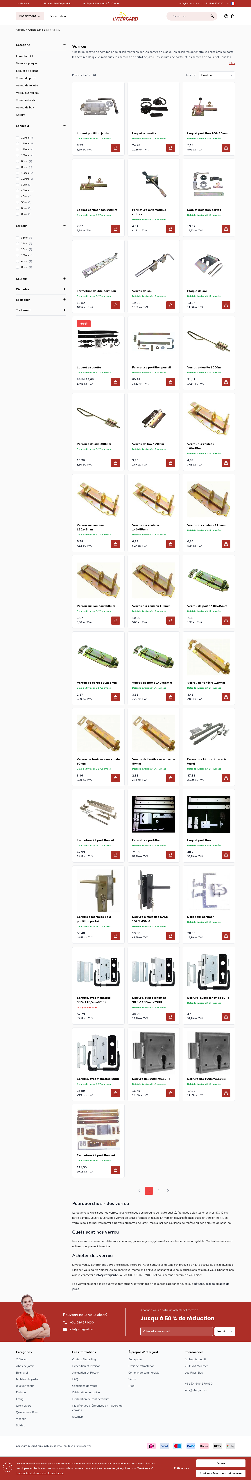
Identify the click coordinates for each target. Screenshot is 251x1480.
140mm (37, 149)
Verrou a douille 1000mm (205, 368)
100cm (37, 179)
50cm (36, 202)
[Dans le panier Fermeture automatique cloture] (170, 229)
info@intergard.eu (190, 3)
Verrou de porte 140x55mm (152, 683)
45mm (37, 261)
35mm (37, 237)
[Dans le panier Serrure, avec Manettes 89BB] (115, 1093)
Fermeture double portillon (96, 291)
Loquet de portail (27, 71)
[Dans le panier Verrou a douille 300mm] (115, 463)
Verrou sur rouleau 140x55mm (145, 527)
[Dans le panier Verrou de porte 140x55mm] (170, 697)
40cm (36, 196)
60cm (36, 208)
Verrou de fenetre (27, 85)
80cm (36, 214)
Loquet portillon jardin (93, 133)
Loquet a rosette (144, 133)
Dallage (21, 1392)
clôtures (199, 1284)
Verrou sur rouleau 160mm (96, 606)
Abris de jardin (25, 1366)
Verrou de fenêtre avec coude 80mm (153, 761)
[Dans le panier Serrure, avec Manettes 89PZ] (226, 1017)
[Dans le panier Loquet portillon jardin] (115, 148)
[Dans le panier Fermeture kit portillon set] (115, 1170)
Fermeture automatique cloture (149, 212)
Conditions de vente (85, 1386)
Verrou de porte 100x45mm (207, 606)
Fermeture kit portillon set (96, 1155)
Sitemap (77, 1417)
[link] (139, 1191)
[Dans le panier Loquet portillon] (226, 855)
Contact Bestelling (84, 1359)
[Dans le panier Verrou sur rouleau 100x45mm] (226, 463)
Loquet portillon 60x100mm (97, 210)
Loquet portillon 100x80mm (207, 133)
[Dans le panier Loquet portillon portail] (226, 229)
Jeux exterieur (25, 1386)
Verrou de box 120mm (148, 444)
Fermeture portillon (146, 840)
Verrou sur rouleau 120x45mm (90, 527)
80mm (37, 167)
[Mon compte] (226, 16)
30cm (36, 184)
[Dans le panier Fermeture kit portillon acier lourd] (226, 778)
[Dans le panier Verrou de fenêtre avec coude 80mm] (170, 778)
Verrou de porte (26, 78)
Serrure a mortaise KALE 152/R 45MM (150, 919)
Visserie (21, 1419)
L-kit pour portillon (200, 917)
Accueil (20, 30)
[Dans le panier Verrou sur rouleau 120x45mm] (115, 544)
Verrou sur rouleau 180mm (151, 606)
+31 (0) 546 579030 (199, 1384)
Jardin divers (23, 1406)
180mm (37, 173)
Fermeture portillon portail (151, 368)
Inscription (224, 1331)
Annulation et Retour (85, 1373)
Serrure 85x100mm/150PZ (151, 1079)
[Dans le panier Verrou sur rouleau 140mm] (226, 544)
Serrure (20, 115)
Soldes (20, 1425)
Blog (131, 1386)
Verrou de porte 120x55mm (97, 683)
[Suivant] (168, 1191)
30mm (37, 249)
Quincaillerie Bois (38, 30)
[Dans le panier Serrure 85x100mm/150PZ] (170, 1093)
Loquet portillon (199, 840)
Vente (132, 1379)
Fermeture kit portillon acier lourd (207, 761)
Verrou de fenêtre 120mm (206, 683)
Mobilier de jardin (27, 1379)
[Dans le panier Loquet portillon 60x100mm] (115, 229)
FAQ (75, 1379)
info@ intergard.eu (107, 1275)
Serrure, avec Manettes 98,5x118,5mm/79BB (149, 1000)
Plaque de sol (197, 291)
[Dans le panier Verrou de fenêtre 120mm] (226, 697)
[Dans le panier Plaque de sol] (226, 305)
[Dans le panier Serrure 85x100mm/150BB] (226, 1093)
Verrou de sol (142, 291)
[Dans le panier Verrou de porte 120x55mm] (115, 697)
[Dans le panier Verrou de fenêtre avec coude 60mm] (115, 778)
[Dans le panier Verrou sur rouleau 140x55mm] (170, 544)
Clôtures (21, 1359)
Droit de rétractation (141, 1366)
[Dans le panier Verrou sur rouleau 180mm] (170, 621)
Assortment (28, 16)
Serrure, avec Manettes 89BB (98, 1079)
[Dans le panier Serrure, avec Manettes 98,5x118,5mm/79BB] (170, 1017)
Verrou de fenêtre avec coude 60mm (98, 761)
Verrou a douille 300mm (94, 444)
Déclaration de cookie (86, 1392)
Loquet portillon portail (204, 210)
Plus (232, 63)
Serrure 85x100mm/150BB (206, 1079)
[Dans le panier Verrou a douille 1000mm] (226, 382)
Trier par (191, 75)
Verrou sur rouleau (27, 93)
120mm (37, 143)
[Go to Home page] (125, 16)
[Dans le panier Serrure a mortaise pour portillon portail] (115, 936)
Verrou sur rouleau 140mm (206, 525)
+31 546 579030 (213, 3)
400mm (37, 190)
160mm (37, 155)
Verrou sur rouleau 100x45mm (200, 446)
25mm (37, 243)
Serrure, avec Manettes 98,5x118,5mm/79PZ (94, 1000)
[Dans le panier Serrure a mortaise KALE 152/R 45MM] (170, 936)
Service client (58, 16)
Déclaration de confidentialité (91, 1399)
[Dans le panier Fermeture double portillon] (115, 305)
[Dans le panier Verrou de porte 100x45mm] (226, 621)
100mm (37, 137)
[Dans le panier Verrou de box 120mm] (170, 463)
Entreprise (135, 1359)
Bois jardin (22, 1373)
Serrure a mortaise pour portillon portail (94, 919)
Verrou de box (25, 108)
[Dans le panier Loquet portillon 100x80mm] (226, 148)
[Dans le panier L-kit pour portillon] (226, 936)
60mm (37, 161)
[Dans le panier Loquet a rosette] (170, 148)
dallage (210, 1284)
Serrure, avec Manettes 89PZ (208, 998)
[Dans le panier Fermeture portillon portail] (170, 382)
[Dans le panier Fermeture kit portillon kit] (115, 855)
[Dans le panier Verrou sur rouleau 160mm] (115, 621)
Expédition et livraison (86, 1366)
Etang (20, 1399)
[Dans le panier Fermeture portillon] (170, 855)
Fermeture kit (24, 56)
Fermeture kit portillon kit (95, 840)
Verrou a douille (26, 100)
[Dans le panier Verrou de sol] (170, 305)
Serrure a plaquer (27, 63)
